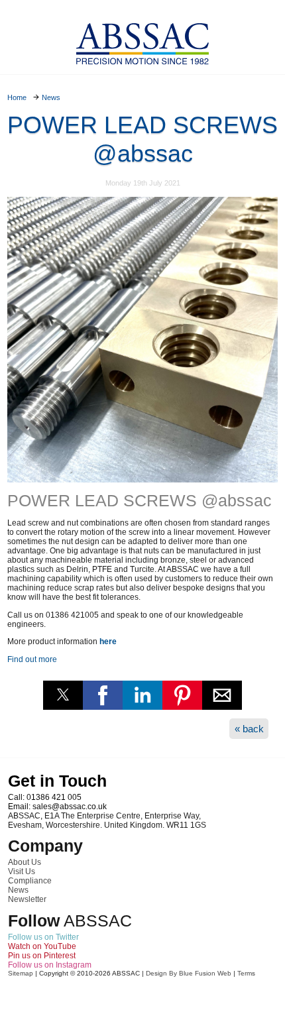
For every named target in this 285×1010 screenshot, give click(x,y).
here (108, 641)
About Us (24, 862)
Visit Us (21, 871)
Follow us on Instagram (49, 965)
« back (249, 728)
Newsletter (27, 899)
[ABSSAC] (142, 40)
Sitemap (20, 973)
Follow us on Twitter (43, 937)
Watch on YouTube (42, 946)
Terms (246, 973)
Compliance (30, 880)
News (18, 890)
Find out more (32, 659)
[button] (63, 695)
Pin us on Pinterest (42, 955)
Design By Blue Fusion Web (188, 973)
